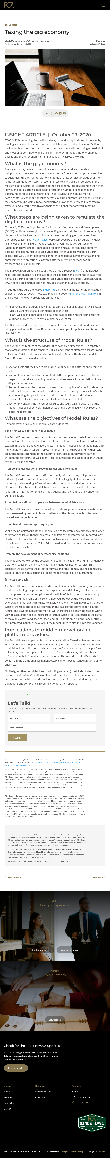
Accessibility (77, 1151)
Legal (65, 1151)
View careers (55, 1019)
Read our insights (15, 1068)
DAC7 (77, 270)
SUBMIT (17, 738)
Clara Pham (50, 760)
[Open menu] (103, 5)
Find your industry (41, 949)
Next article (98, 877)
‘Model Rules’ (40, 239)
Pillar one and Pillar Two (83, 293)
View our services (69, 949)
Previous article (14, 877)
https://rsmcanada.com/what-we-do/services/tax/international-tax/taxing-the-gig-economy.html (42, 763)
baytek (101, 1151)
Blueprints (49, 289)
